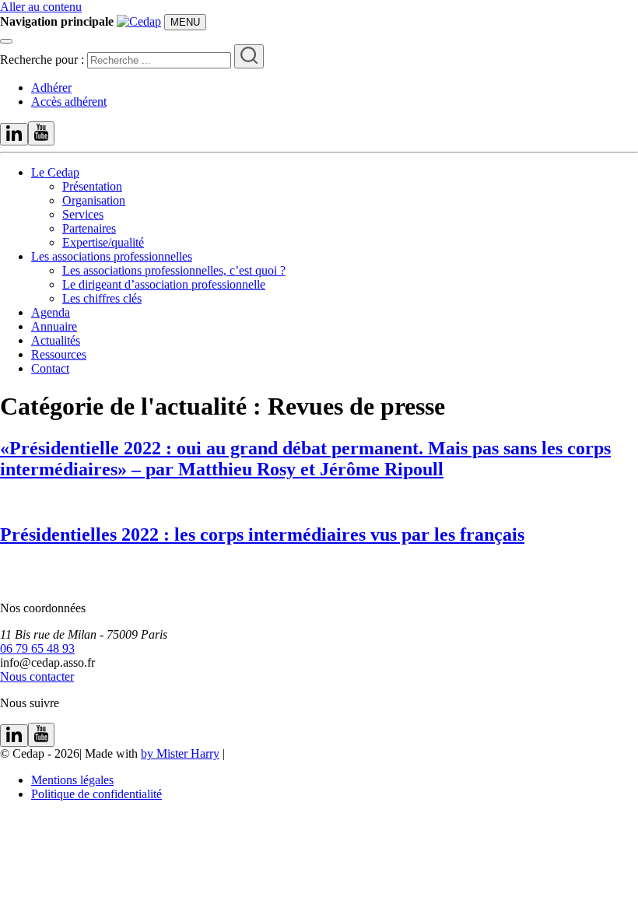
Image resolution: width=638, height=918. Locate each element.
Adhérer (51, 87)
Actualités (55, 340)
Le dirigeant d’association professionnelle (163, 284)
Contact (50, 368)
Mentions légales (72, 780)
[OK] (249, 56)
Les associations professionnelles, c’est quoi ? (174, 270)
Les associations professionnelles (111, 256)
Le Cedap (55, 172)
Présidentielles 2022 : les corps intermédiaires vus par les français (262, 534)
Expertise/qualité (103, 242)
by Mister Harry (180, 753)
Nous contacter (37, 676)
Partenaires (89, 228)
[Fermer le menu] (6, 41)
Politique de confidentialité (96, 794)
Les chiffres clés (102, 298)
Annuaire (54, 326)
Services (82, 214)
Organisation (93, 200)
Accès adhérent (69, 101)
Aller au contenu (41, 6)
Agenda (50, 312)
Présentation (92, 186)
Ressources (58, 354)
